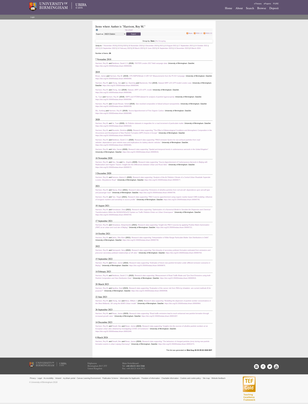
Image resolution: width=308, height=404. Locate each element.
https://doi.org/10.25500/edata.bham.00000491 (113, 135)
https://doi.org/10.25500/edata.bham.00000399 (120, 85)
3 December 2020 (151, 46)
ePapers (267, 4)
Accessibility (48, 378)
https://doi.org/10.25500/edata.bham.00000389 (113, 113)
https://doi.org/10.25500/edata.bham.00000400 (113, 79)
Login (32, 17)
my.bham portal (69, 378)
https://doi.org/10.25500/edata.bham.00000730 (140, 240)
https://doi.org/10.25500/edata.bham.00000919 (178, 278)
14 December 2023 (181, 48)
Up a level (129, 30)
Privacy (33, 378)
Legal (40, 378)
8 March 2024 (195, 48)
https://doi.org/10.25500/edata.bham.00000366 (113, 92)
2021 (161, 46)
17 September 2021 (185, 46)
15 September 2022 (108, 48)
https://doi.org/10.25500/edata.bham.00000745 (182, 199)
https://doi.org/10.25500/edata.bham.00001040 (113, 331)
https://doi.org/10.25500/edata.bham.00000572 (113, 167)
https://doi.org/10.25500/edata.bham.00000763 (184, 253)
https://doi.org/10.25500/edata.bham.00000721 (174, 227)
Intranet (58, 378)
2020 (125, 46)
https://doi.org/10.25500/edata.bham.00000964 (182, 303)
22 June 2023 (150, 48)
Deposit (274, 8)
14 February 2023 (124, 48)
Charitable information (169, 378)
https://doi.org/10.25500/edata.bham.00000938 (149, 291)
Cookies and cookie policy (190, 378)
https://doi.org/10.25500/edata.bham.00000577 (162, 180)
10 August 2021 (171, 46)
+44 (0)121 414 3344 (135, 365)
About (239, 8)
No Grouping (161, 41)
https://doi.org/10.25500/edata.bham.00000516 (140, 152)
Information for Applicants (130, 378)
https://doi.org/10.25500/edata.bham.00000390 (113, 99)
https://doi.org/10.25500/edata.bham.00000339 (113, 106)
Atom (190, 33)
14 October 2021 (201, 46)
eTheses (258, 4)
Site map (206, 378)
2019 (120, 46)
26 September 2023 (165, 48)
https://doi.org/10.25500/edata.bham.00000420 (113, 126)
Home (228, 8)
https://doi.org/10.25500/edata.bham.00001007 (159, 316)
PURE (276, 4)
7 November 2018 (109, 46)
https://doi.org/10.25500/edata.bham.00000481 (113, 145)
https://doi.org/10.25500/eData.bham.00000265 (113, 66)
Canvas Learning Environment (89, 378)
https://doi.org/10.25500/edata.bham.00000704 (113, 215)
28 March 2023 (138, 48)
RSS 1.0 (199, 33)
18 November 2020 (135, 46)
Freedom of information (150, 378)
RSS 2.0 (209, 33)
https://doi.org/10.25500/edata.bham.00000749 (157, 193)
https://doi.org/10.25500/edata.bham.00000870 (147, 265)
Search (250, 8)
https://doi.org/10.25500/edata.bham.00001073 (176, 344)
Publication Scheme (110, 378)
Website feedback (218, 378)
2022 (97, 48)
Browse (261, 8)
